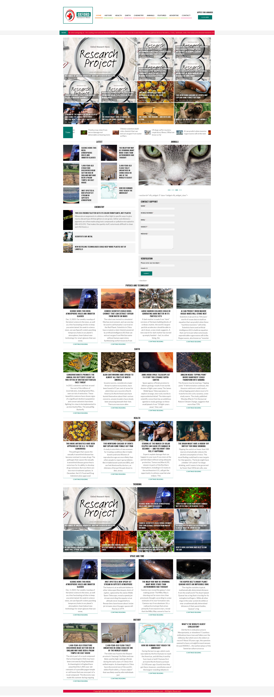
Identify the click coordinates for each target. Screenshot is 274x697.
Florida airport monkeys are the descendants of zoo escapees (208, 132)
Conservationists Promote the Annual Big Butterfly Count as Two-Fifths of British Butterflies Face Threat (80, 372)
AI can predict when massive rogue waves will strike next (144, 132)
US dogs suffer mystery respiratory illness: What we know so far (112, 132)
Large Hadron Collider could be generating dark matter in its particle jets (156, 307)
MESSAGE (144, 227)
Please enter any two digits (150, 256)
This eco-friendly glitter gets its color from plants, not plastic (103, 213)
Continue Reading (80, 338)
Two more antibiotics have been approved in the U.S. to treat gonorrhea (80, 439)
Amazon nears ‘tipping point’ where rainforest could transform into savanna (193, 371)
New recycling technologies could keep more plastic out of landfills (100, 247)
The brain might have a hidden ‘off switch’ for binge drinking (193, 438)
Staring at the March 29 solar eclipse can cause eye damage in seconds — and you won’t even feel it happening (156, 441)
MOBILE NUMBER (147, 206)
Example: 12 (144, 261)
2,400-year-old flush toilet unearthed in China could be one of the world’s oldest (125, 171)
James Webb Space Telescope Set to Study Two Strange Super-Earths (156, 371)
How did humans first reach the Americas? (126, 190)
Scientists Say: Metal (84, 236)
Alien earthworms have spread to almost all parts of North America (118, 371)
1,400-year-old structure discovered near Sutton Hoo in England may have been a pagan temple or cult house (88, 174)
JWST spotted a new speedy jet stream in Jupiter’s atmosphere (87, 195)
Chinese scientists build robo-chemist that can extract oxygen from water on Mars (80, 132)
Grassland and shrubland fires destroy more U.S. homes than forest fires (175, 132)
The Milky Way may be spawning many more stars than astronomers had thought (126, 152)
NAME (143, 199)
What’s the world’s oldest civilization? (194, 618)
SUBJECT (144, 220)
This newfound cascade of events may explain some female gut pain (118, 438)
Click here (205, 17)
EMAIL (143, 213)
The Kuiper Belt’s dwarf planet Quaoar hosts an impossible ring (194, 576)
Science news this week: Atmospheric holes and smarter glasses (88, 152)
